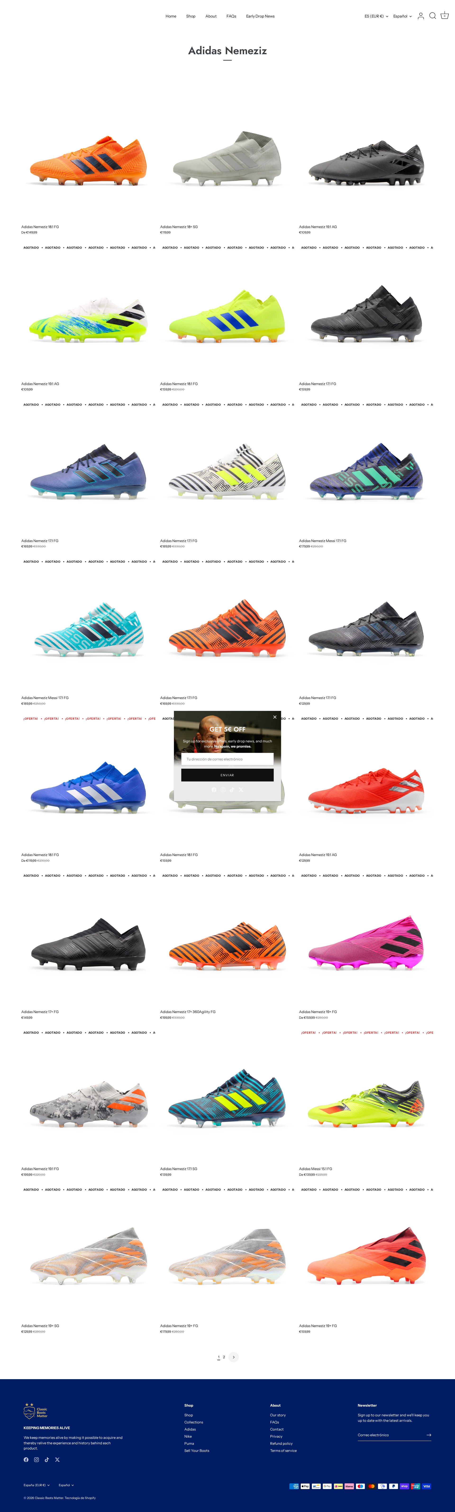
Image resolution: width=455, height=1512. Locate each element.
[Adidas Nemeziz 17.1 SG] (227, 1097)
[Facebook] (214, 789)
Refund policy (281, 1443)
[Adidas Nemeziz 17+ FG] (88, 940)
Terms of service (283, 1450)
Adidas (190, 1429)
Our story (278, 1415)
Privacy (276, 1436)
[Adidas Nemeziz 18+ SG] (227, 155)
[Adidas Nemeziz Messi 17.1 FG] (366, 469)
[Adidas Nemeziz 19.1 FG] (88, 1097)
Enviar (227, 775)
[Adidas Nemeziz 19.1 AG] (366, 155)
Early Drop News (260, 16)
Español (400, 16)
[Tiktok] (232, 789)
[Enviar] (429, 1435)
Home (171, 16)
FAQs (231, 16)
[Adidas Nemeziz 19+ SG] (88, 1254)
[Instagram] (223, 789)
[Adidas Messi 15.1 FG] (366, 1097)
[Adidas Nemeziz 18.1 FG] (88, 155)
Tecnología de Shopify (80, 1498)
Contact (277, 1429)
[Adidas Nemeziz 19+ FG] (366, 940)
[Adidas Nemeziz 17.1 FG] (366, 312)
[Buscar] (433, 16)
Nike (188, 1436)
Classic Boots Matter (49, 1498)
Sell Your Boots (196, 1450)
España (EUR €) (35, 1485)
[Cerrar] (275, 717)
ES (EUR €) (374, 16)
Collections (193, 1422)
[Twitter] (241, 789)
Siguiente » (233, 1357)
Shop (191, 16)
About (211, 16)
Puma (189, 1443)
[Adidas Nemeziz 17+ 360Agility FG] (227, 940)
